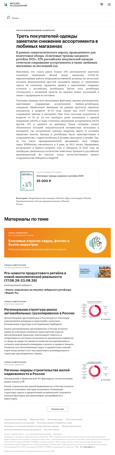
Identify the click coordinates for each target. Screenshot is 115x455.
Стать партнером (74, 420)
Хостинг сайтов (51, 430)
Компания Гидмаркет (14, 304)
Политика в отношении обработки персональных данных (31, 426)
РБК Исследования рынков (49, 172)
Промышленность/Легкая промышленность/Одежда (42, 201)
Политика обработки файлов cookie (54, 423)
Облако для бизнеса (71, 426)
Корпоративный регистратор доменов (22, 430)
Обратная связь (37, 420)
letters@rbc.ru (89, 446)
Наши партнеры (55, 420)
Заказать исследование (15, 420)
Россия (19, 204)
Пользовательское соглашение (19, 423)
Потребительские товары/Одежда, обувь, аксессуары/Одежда (59, 198)
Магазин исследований (18, 5)
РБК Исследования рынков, (29, 30)
